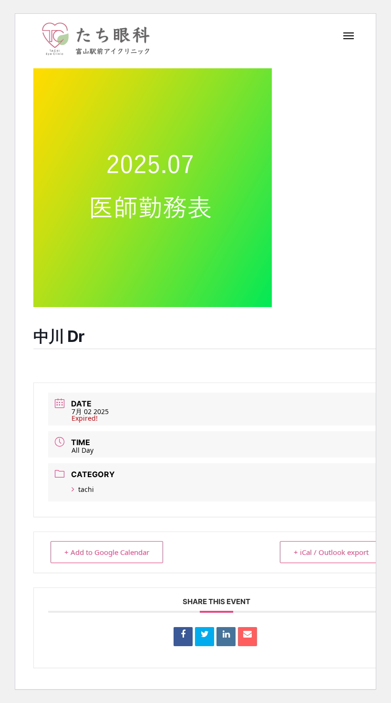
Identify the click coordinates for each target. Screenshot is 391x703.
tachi (86, 489)
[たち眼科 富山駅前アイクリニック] (96, 39)
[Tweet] (204, 636)
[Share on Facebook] (183, 636)
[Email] (247, 636)
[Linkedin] (226, 636)
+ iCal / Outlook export (331, 552)
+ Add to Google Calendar (106, 552)
